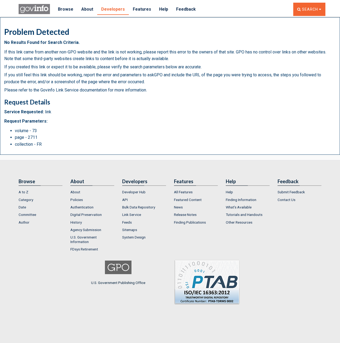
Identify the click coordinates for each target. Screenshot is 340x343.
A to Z (23, 192)
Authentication (82, 207)
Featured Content (188, 200)
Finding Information (241, 200)
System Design (134, 237)
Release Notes (185, 214)
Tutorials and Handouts (244, 214)
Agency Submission (85, 230)
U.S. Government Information (83, 239)
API (125, 200)
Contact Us (286, 200)
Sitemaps (129, 230)
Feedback (186, 9)
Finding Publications (190, 222)
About (87, 9)
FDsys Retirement (84, 249)
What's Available (239, 207)
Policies (76, 200)
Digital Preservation (86, 214)
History (76, 222)
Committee (27, 214)
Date (22, 207)
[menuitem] (40, 192)
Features (142, 9)
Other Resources (239, 222)
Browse (65, 9)
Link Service (131, 214)
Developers (113, 9)
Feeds (127, 222)
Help (163, 9)
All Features (183, 192)
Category (26, 200)
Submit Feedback (291, 192)
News (178, 207)
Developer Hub (134, 192)
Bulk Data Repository (138, 207)
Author (24, 222)
